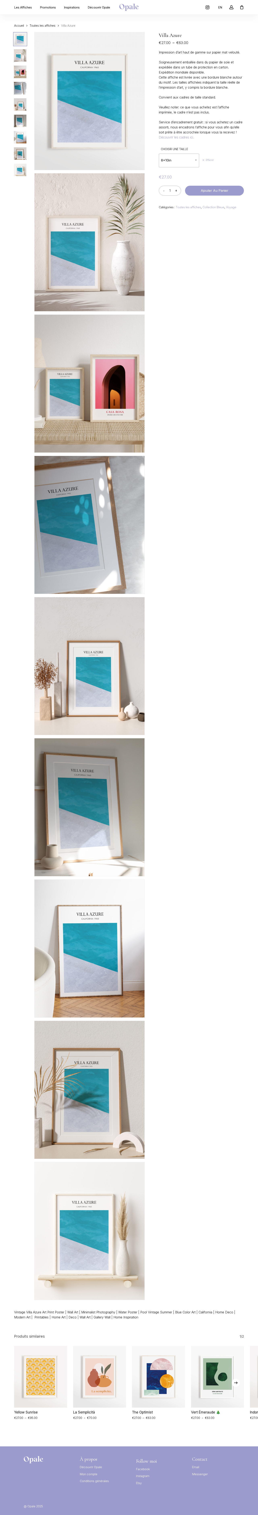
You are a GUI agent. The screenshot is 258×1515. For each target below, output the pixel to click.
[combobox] (179, 160)
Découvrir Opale (91, 1467)
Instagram (142, 1476)
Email (195, 1467)
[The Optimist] (158, 1376)
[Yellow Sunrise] (40, 1376)
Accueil (19, 25)
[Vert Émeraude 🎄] (217, 1376)
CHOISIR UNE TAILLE (174, 149)
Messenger (200, 1474)
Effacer (210, 160)
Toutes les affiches (42, 25)
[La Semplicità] (99, 1376)
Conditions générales (94, 1481)
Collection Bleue (213, 207)
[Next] (236, 1383)
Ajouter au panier (214, 191)
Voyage (231, 207)
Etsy (139, 1483)
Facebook (143, 1469)
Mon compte (88, 1474)
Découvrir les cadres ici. (176, 137)
